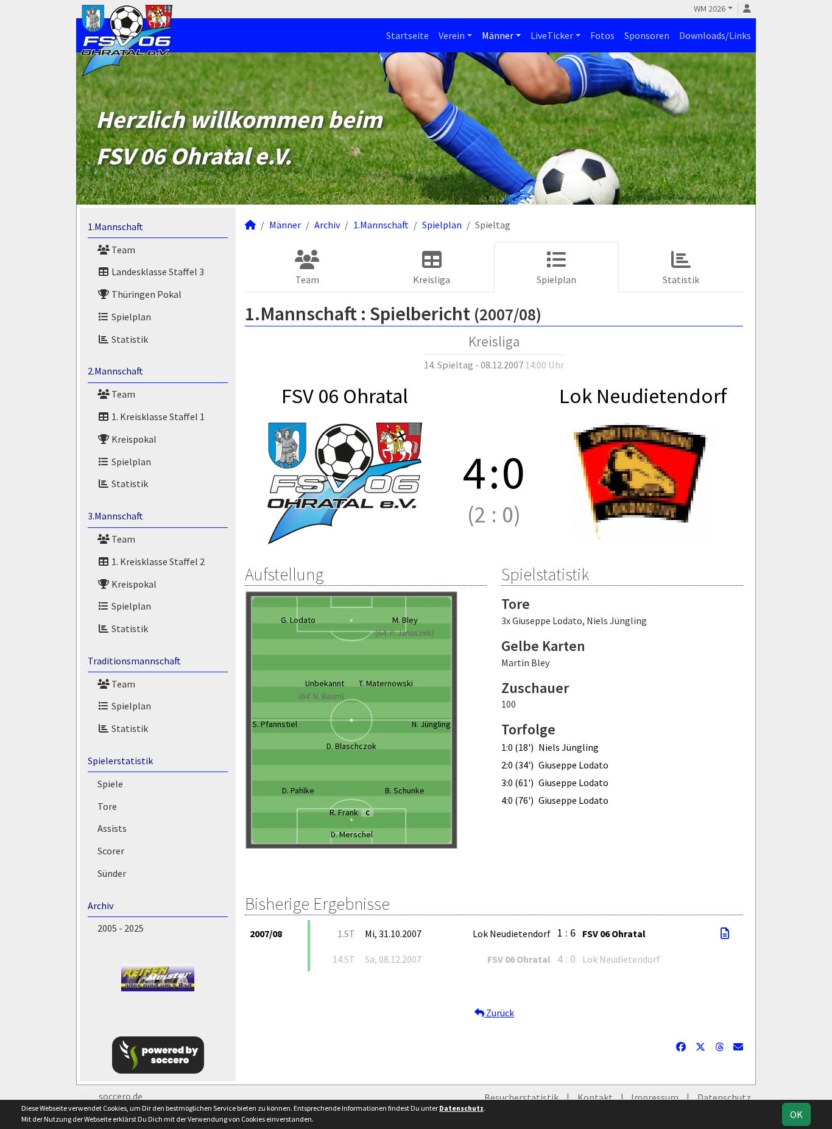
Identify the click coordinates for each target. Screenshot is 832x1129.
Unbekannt (324, 683)
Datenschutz (724, 1097)
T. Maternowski (386, 683)
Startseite (407, 35)
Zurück (499, 1013)
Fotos (602, 35)
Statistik (129, 339)
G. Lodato (298, 619)
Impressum (655, 1097)
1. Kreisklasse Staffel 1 (157, 416)
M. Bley (405, 619)
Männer (497, 35)
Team (122, 250)
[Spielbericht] (725, 933)
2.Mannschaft (115, 371)
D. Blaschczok (351, 745)
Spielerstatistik (120, 760)
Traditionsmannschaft (134, 661)
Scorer (110, 851)
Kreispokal (133, 439)
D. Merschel (352, 834)
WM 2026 (709, 8)
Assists (112, 828)
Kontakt (595, 1097)
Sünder (111, 873)
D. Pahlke (298, 790)
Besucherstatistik (521, 1097)
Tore (107, 806)
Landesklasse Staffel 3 (157, 272)
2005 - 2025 (120, 928)
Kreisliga (431, 279)
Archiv (100, 905)
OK (796, 1114)
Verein (452, 35)
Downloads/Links (715, 35)
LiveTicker (552, 35)
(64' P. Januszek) (404, 632)
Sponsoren (646, 35)
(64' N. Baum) (321, 696)
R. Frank (350, 812)
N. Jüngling (431, 724)
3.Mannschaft (115, 516)
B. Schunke (405, 790)
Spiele (110, 784)
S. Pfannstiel (274, 724)
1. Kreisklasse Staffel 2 (157, 561)
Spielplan (130, 317)
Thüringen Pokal (146, 294)
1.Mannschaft (115, 226)
